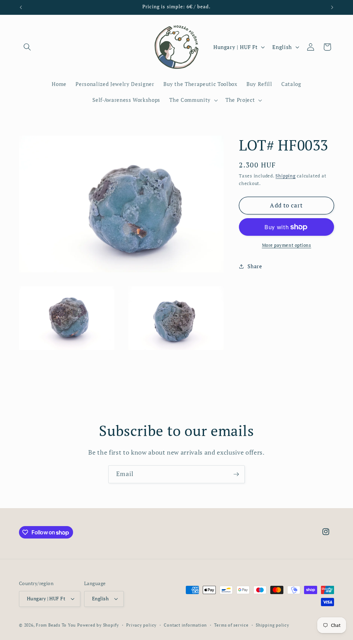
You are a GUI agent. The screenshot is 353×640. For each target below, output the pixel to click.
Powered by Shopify (98, 625)
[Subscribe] (236, 474)
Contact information (185, 625)
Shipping (285, 176)
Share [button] (255, 266)
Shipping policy (272, 625)
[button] (27, 47)
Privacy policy (141, 625)
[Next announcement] (332, 7)
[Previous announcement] (21, 7)
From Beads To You (56, 625)
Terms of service (231, 625)
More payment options (286, 245)
